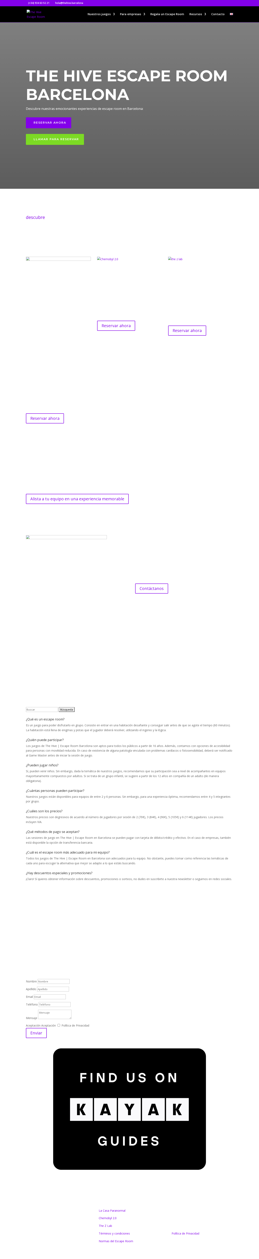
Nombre (31, 981)
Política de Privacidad (75, 1025)
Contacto (218, 14)
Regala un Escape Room (167, 14)
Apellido (31, 989)
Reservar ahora (50, 122)
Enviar (36, 1033)
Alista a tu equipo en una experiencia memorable (77, 499)
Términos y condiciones (114, 1233)
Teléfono (32, 1004)
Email (29, 997)
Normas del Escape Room (116, 1241)
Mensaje (31, 1018)
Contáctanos (152, 588)
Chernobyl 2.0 (108, 1218)
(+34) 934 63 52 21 (45, 946)
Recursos (195, 14)
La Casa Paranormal (112, 1210)
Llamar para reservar (56, 139)
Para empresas (130, 14)
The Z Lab (105, 1226)
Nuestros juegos (99, 14)
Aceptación (33, 1025)
